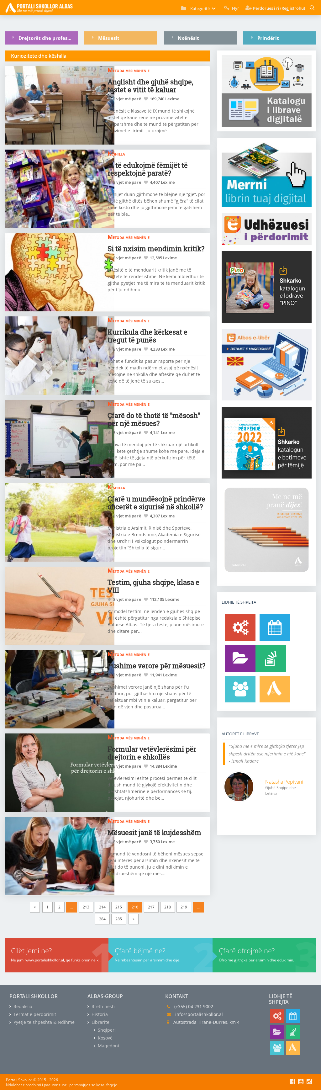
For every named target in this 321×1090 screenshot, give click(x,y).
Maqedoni (108, 1046)
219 (184, 907)
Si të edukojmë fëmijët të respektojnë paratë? (148, 169)
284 (102, 919)
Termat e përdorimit (34, 1014)
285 (118, 919)
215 (118, 907)
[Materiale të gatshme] (240, 628)
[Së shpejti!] (275, 628)
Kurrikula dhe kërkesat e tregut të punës (147, 335)
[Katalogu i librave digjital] (240, 658)
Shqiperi (106, 1030)
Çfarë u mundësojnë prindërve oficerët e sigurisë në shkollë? (156, 502)
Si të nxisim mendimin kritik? (156, 248)
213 (86, 907)
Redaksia (22, 1006)
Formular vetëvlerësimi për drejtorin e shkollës (152, 752)
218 (167, 907)
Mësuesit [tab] (108, 38)
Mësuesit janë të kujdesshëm (154, 832)
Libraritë (99, 1022)
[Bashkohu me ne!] (240, 689)
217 (151, 907)
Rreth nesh (102, 1006)
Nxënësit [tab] (188, 38)
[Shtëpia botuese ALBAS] (275, 689)
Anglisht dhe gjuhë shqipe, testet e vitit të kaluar (150, 85)
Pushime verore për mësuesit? (156, 665)
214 (102, 907)
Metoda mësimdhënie (129, 70)
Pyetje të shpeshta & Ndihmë (43, 1022)
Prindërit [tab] (268, 38)
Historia (99, 1014)
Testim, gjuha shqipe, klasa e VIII (153, 586)
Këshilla (116, 153)
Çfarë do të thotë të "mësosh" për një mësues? (154, 419)
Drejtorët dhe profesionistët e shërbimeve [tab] (47, 38)
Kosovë (105, 1038)
